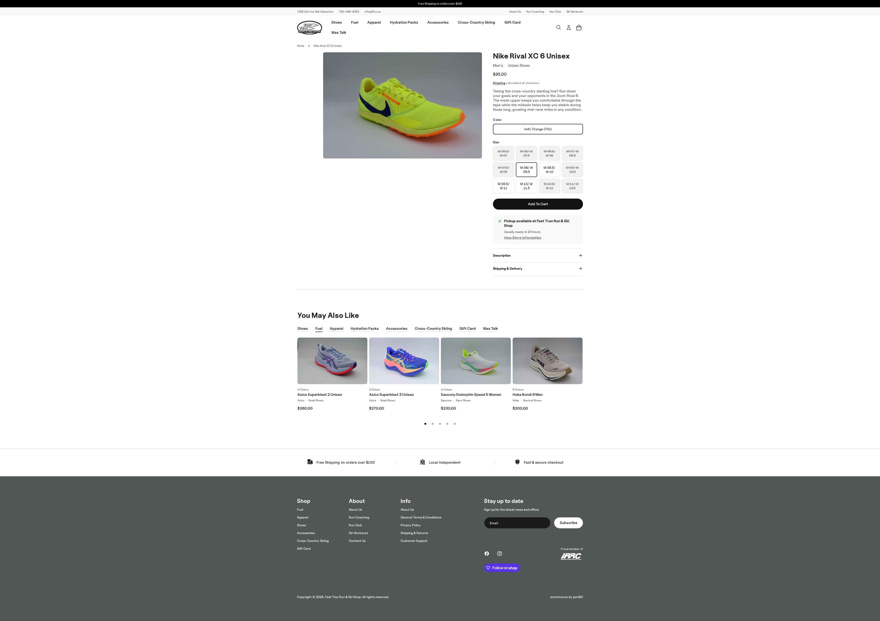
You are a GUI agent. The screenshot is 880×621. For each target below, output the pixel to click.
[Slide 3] (440, 424)
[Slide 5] (454, 424)
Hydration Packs (365, 328)
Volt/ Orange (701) (538, 129)
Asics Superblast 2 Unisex (319, 395)
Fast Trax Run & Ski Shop (343, 597)
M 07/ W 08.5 (572, 155)
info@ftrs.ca (372, 11)
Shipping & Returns (414, 533)
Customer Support (414, 541)
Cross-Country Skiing (433, 328)
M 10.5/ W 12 (549, 187)
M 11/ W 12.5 (572, 187)
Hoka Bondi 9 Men (528, 395)
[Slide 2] (432, 424)
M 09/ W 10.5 (572, 171)
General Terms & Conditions (421, 517)
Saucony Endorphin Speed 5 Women (471, 395)
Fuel (318, 328)
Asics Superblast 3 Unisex (391, 395)
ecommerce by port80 (566, 597)
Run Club (555, 11)
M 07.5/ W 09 (503, 171)
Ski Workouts (574, 11)
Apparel (336, 328)
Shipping (499, 83)
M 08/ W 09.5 (526, 170)
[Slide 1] (425, 424)
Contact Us (357, 541)
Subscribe (568, 523)
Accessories (396, 328)
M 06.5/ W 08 (549, 155)
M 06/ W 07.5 (526, 155)
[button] (336, 22)
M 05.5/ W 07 (503, 155)
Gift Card (467, 328)
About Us (515, 11)
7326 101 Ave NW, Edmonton (315, 11)
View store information (522, 237)
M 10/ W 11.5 (526, 186)
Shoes (302, 328)
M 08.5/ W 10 (549, 170)
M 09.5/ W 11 (503, 186)
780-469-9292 (349, 11)
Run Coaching (535, 11)
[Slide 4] (447, 424)
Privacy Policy (411, 525)
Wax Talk (490, 328)
